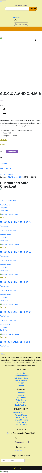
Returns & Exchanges (21, 413)
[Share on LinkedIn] (4, 113)
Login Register (21, 405)
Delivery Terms (21, 417)
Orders (21, 395)
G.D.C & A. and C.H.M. (16, 177)
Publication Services (21, 376)
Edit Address (21, 398)
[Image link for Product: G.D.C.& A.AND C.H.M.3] (9, 274)
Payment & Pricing (21, 420)
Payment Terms (21, 415)
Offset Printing (21, 380)
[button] (21, 29)
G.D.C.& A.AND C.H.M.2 (15, 312)
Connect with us (21, 24)
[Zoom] (36, 40)
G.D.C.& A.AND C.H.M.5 (15, 222)
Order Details (21, 400)
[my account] (14, 13)
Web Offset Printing (21, 378)
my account (16, 17)
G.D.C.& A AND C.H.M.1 (15, 342)
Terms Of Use (21, 422)
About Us (21, 373)
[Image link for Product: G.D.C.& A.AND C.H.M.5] (9, 215)
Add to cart (12, 152)
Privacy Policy (21, 425)
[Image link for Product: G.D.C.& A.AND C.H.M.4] (9, 245)
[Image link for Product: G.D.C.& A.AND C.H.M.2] (9, 304)
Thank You (21, 403)
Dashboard (21, 393)
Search (33, 9)
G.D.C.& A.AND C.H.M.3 (15, 282)
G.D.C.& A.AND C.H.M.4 (15, 252)
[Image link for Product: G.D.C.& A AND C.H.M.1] (9, 334)
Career (21, 383)
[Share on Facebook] (4, 110)
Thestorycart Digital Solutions (21, 468)
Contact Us (21, 385)
